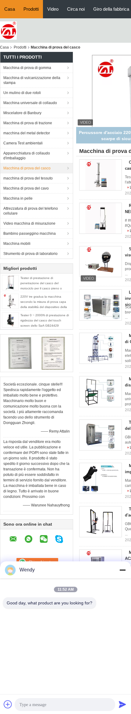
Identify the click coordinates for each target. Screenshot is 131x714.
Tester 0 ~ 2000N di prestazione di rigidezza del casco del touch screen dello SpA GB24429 (44, 320)
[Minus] (122, 570)
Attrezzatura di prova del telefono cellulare (30, 211)
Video (52, 9)
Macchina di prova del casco (27, 168)
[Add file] (8, 704)
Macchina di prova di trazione (27, 123)
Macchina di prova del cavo (26, 188)
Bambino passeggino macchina (29, 233)
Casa (9, 9)
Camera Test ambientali (23, 143)
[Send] (122, 704)
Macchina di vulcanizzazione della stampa (31, 80)
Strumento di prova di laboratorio (30, 254)
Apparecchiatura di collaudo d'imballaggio (26, 155)
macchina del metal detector (26, 133)
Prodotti (31, 9)
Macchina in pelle (18, 198)
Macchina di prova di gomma (27, 68)
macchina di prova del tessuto (28, 178)
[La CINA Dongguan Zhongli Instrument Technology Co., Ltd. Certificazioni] (20, 353)
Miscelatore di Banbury (22, 113)
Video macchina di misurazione (29, 223)
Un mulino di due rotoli (22, 93)
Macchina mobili (16, 243)
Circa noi (76, 9)
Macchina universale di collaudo (30, 103)
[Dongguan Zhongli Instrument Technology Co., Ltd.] (8, 30)
